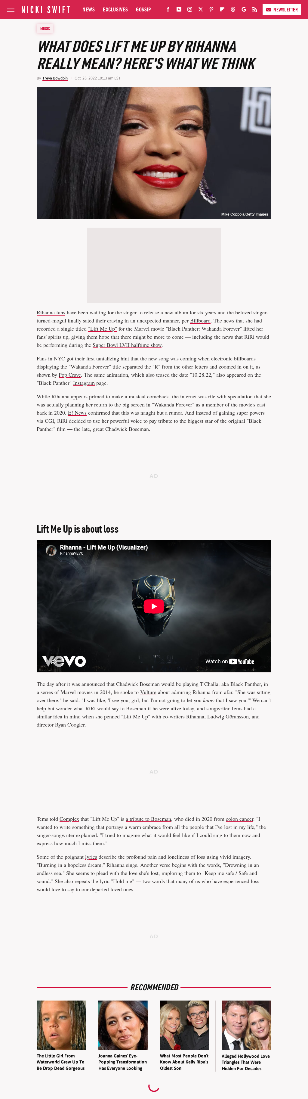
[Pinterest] (211, 10)
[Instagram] (190, 10)
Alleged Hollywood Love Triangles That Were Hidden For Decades (246, 1062)
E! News (77, 412)
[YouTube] (179, 10)
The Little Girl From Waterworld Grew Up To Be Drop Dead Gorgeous (61, 1062)
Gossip (143, 9)
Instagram (84, 382)
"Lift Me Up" (102, 328)
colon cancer (239, 818)
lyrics (91, 856)
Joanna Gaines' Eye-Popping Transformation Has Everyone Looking (122, 1062)
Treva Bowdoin (55, 78)
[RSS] (255, 10)
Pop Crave (70, 374)
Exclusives (115, 9)
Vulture (148, 692)
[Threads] (233, 10)
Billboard (200, 320)
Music (45, 28)
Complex (69, 818)
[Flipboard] (222, 10)
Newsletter (285, 10)
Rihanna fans (51, 312)
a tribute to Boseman (148, 818)
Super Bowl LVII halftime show (127, 344)
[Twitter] (201, 10)
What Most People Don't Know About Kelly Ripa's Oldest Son (184, 1062)
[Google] (244, 10)
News (88, 9)
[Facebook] (168, 10)
